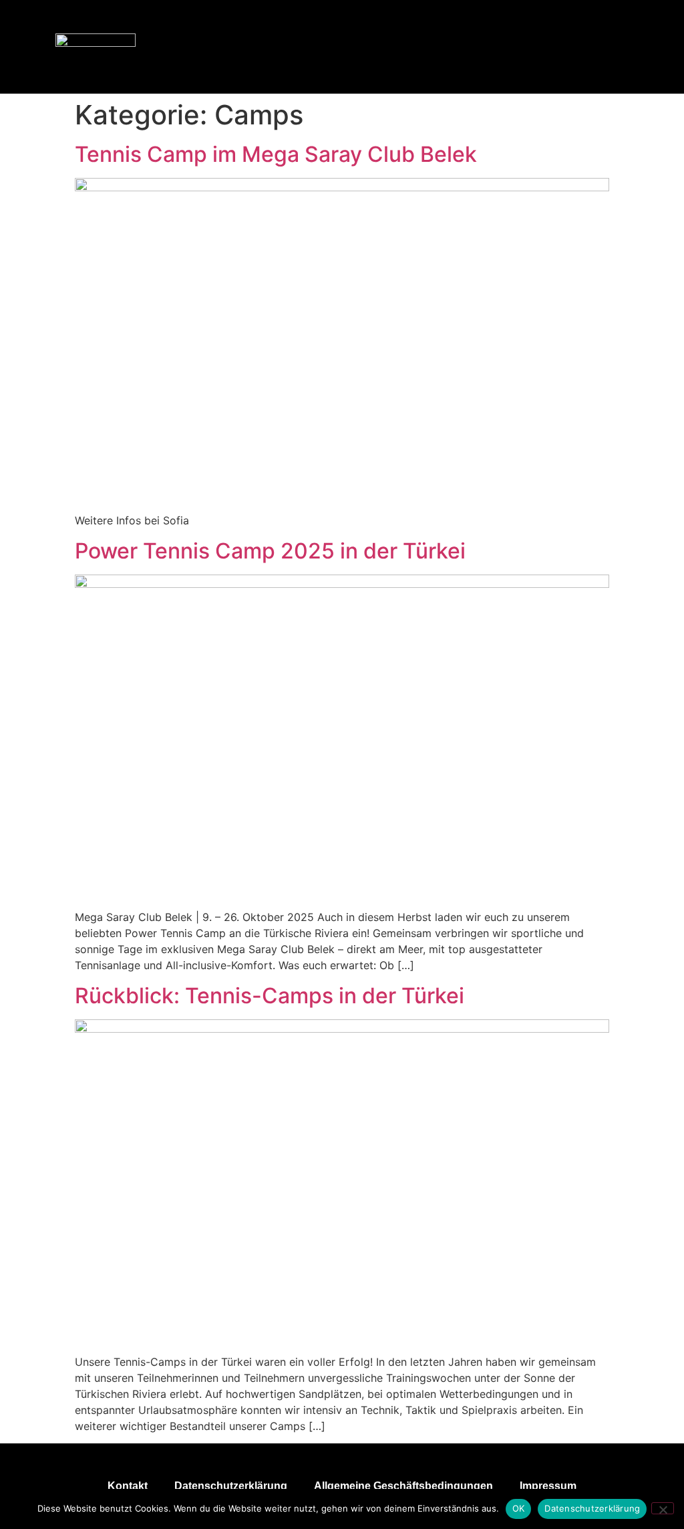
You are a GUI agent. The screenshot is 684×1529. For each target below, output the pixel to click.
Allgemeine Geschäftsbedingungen (403, 1486)
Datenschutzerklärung (230, 1486)
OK (518, 1508)
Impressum (548, 1486)
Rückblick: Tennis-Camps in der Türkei (269, 996)
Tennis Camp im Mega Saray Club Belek (276, 154)
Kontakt (128, 1486)
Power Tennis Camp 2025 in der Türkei (270, 551)
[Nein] (662, 1508)
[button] (630, 47)
